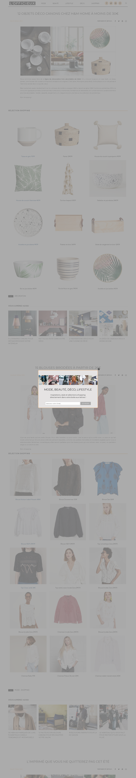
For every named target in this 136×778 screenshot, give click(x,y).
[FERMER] (99, 369)
